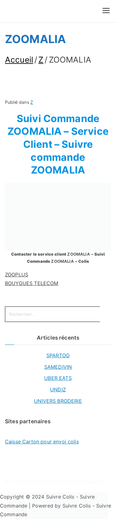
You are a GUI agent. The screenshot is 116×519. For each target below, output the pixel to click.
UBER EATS (57, 378)
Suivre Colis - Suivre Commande (64, 481)
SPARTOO (58, 355)
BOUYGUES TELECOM (31, 283)
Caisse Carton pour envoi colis (42, 441)
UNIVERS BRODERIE (58, 401)
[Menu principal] (106, 11)
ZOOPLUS (16, 274)
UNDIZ (58, 389)
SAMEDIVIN (58, 367)
